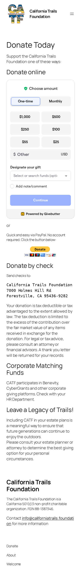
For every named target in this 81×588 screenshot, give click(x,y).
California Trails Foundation (43, 13)
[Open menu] (72, 13)
